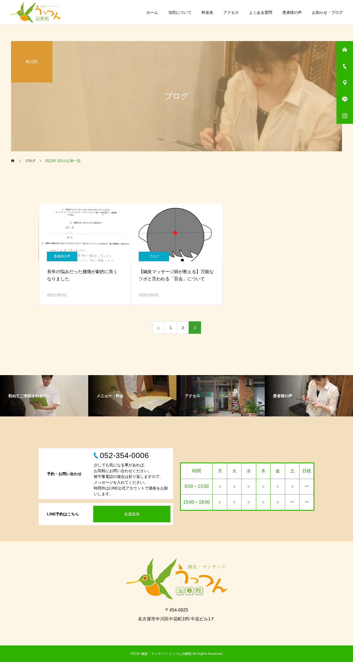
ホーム (152, 12)
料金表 (207, 12)
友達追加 (132, 514)
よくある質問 (260, 12)
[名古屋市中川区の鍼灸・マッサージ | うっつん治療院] (35, 12)
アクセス (231, 12)
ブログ (154, 256)
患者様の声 (292, 12)
